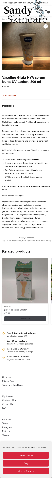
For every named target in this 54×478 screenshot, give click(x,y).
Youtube (6, 435)
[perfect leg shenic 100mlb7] (25, 280)
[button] (45, 26)
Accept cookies (26, 455)
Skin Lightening (28, 241)
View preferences (26, 471)
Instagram (7, 427)
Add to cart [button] (25, 319)
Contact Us (7, 404)
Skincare (30, 238)
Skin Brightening (14, 241)
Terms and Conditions (12, 385)
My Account (7, 396)
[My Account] (41, 11)
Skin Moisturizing (43, 241)
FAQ (4, 408)
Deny (26, 463)
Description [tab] (8, 106)
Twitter (5, 423)
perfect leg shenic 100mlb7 (15, 310)
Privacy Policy (9, 381)
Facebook (7, 419)
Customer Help (9, 400)
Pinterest (6, 431)
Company (6, 377)
